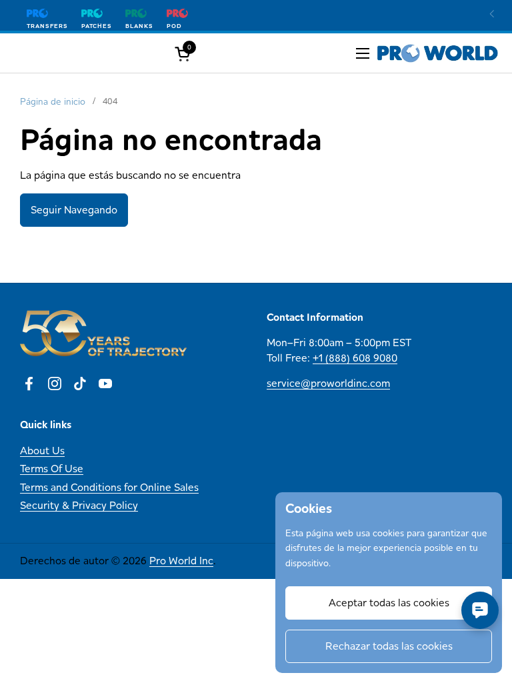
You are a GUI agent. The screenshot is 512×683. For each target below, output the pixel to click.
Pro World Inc (181, 560)
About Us (42, 450)
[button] (185, 53)
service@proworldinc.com (328, 383)
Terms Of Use (51, 468)
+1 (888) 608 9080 (355, 358)
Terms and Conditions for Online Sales (109, 487)
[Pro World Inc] (438, 53)
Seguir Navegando (74, 209)
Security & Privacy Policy (79, 505)
